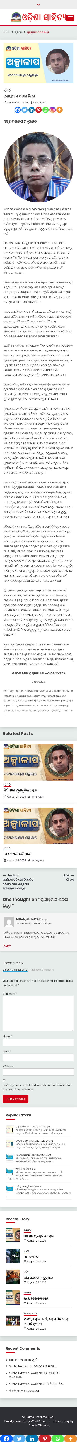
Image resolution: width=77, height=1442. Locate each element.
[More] (59, 110)
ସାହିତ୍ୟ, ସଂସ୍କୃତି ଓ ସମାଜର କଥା (29, 1186)
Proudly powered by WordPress (25, 1421)
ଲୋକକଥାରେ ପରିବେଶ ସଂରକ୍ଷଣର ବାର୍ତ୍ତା (33, 1154)
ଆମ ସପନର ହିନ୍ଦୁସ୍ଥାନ (38, 1277)
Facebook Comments (42, 969)
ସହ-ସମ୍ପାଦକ (40, 102)
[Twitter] (24, 110)
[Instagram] (52, 110)
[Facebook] (18, 110)
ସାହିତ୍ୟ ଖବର (30, 1313)
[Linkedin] (31, 110)
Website (8, 1066)
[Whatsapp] (45, 110)
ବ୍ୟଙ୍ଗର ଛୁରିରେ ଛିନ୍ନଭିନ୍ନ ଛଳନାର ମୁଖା (33, 1126)
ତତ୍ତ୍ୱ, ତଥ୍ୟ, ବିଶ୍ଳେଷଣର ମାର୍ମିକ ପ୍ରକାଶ (34, 1140)
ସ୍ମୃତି (34, 1359)
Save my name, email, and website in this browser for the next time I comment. (37, 1087)
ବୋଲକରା (33, 1390)
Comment (10, 993)
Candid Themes (39, 1425)
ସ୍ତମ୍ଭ (7, 90)
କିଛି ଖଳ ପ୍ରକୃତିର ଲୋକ (20, 790)
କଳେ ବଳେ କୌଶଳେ (17, 853)
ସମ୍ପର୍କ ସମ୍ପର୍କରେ (53, 1384)
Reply (7, 945)
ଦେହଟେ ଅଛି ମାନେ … (45, 1366)
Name (7, 1036)
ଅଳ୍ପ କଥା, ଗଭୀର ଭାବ (25, 1168)
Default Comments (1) (15, 969)
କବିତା (26, 1251)
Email (7, 1051)
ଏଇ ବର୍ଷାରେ (31, 1257)
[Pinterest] (38, 110)
